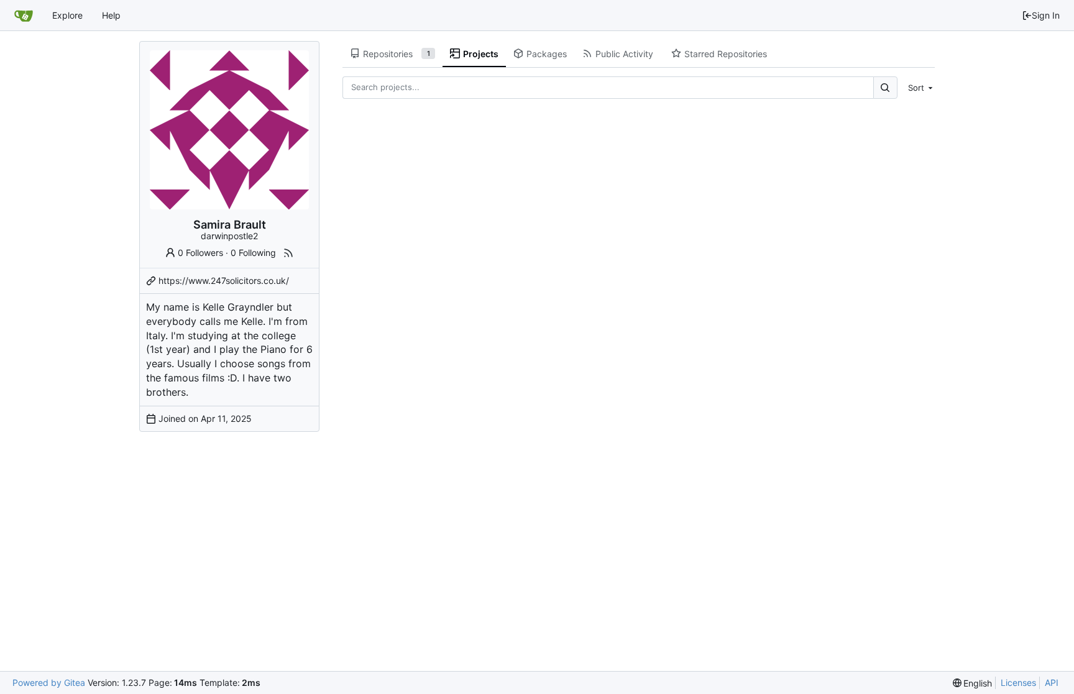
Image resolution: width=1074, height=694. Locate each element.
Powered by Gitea (48, 682)
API (1051, 682)
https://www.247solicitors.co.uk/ (223, 280)
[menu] (918, 88)
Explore (67, 15)
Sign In (1046, 15)
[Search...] (885, 87)
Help (111, 15)
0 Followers (200, 252)
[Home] (23, 15)
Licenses (1018, 682)
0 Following (253, 252)
